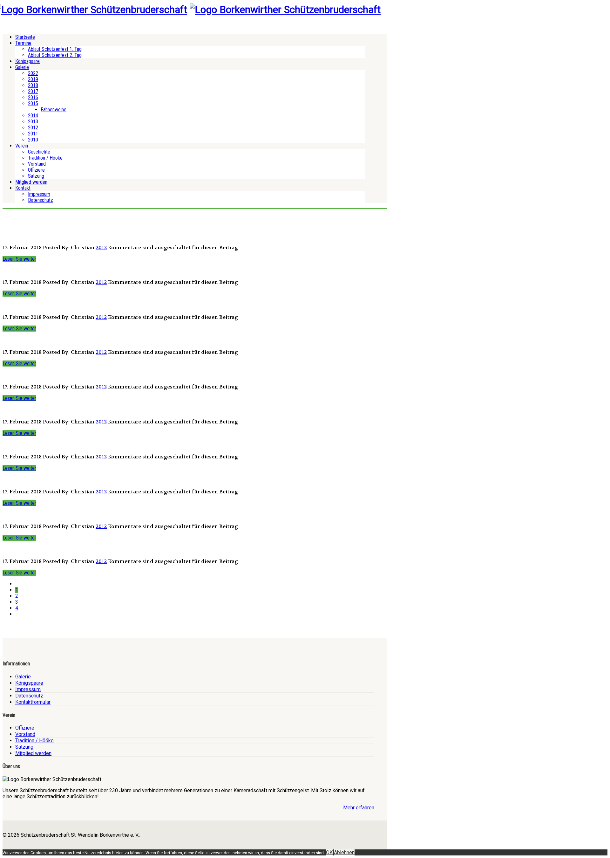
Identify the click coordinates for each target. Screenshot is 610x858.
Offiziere (36, 170)
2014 (33, 116)
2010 (33, 140)
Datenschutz (40, 200)
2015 (33, 103)
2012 (33, 128)
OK (329, 852)
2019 (33, 79)
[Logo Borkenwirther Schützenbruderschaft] (285, 9)
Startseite (25, 37)
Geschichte (39, 152)
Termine (23, 43)
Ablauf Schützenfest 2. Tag (55, 55)
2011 (33, 134)
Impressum (39, 194)
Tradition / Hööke (45, 158)
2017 (33, 91)
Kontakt (22, 188)
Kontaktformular (33, 702)
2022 (33, 73)
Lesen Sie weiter (19, 259)
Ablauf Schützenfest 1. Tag (55, 49)
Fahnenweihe (53, 109)
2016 (33, 97)
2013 (33, 122)
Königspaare (27, 61)
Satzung (36, 176)
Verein (21, 146)
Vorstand (37, 164)
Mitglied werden (31, 182)
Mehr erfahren (358, 808)
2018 (33, 85)
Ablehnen (344, 852)
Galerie (22, 67)
